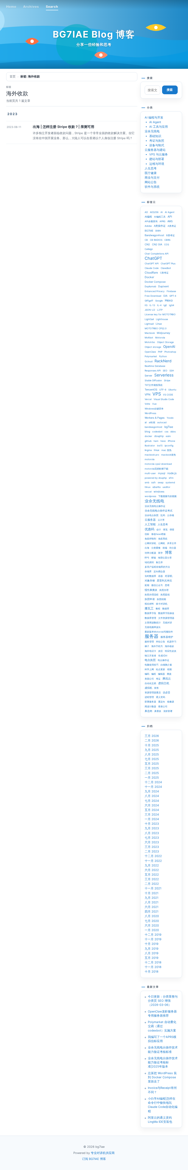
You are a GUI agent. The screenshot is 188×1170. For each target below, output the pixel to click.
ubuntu (156, 487)
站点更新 (160, 669)
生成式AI (162, 655)
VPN (147, 394)
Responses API (153, 370)
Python (163, 356)
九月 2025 (152, 750)
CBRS (167, 239)
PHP (160, 351)
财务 (156, 687)
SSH (171, 370)
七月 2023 (152, 837)
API (170, 216)
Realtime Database (155, 366)
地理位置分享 (165, 557)
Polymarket (151, 356)
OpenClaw (150, 351)
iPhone (171, 441)
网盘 (169, 673)
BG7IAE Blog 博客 (94, 34)
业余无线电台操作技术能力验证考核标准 (163, 1049)
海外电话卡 (150, 651)
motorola (150, 459)
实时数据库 (150, 576)
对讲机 (168, 576)
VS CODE (168, 394)
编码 (147, 673)
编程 (153, 673)
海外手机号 (157, 646)
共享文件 (171, 543)
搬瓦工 (149, 608)
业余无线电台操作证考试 (158, 510)
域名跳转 (149, 562)
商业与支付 (152, 177)
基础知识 (155, 136)
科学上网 (149, 669)
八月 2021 (151, 902)
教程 (158, 608)
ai (146, 422)
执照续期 (161, 599)
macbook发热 (168, 454)
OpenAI (169, 346)
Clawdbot (166, 268)
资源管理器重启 (153, 692)
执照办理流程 (151, 594)
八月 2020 (152, 916)
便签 (172, 529)
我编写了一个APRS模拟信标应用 (162, 1039)
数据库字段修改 (166, 613)
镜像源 (170, 701)
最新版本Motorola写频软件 (159, 631)
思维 (167, 585)
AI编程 (148, 216)
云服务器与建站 (155, 150)
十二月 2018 (153, 962)
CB (146, 239)
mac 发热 (166, 450)
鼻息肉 (148, 711)
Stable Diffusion (153, 380)
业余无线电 (152, 131)
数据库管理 (150, 618)
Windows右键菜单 (154, 408)
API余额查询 (151, 221)
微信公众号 (157, 585)
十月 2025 (152, 745)
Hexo (169, 300)
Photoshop (170, 351)
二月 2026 (152, 740)
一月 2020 (152, 930)
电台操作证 (163, 660)
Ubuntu (172, 389)
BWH (158, 230)
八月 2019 (151, 953)
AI (161, 212)
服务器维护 (166, 637)
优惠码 (149, 529)
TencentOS (151, 389)
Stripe (167, 380)
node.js (172, 473)
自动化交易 (150, 683)
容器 (160, 576)
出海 (147, 547)
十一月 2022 (153, 861)
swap (160, 482)
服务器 (151, 636)
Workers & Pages (155, 417)
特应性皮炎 (170, 651)
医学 (160, 552)
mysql (161, 473)
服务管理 (149, 641)
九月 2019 (151, 948)
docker (148, 436)
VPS (156, 394)
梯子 (147, 646)
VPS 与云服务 (158, 154)
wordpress (150, 496)
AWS (170, 221)
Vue (154, 403)
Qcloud (148, 361)
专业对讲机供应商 (103, 1153)
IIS (146, 305)
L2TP (160, 309)
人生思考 (151, 168)
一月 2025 (152, 777)
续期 (169, 669)
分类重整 (155, 547)
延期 (147, 585)
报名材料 (149, 603)
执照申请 (150, 599)
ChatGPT (153, 258)
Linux (159, 323)
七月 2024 (152, 800)
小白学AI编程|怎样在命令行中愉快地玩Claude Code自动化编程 (162, 1105)
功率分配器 (150, 552)
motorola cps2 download (158, 463)
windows (159, 491)
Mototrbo (150, 342)
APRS (162, 221)
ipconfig (169, 445)
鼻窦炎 (157, 711)
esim (168, 436)
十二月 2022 (153, 856)
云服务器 (150, 519)
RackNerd (163, 361)
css (166, 431)
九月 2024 (152, 791)
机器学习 (171, 641)
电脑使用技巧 (151, 664)
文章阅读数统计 (153, 622)
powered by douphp (156, 477)
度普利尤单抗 (164, 580)
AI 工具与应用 (158, 126)
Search (52, 6)
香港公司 (162, 706)
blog (147, 431)
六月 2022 (152, 870)
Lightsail (149, 323)
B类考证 (170, 235)
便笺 (165, 529)
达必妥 (166, 692)
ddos (173, 431)
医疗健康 (151, 173)
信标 (147, 534)
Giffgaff (149, 300)
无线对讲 (167, 622)
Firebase (171, 291)
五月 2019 (151, 958)
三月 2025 (152, 768)
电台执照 (150, 660)
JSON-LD (150, 309)
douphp (159, 436)
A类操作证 (160, 225)
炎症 (160, 651)
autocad (161, 422)
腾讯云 (167, 678)
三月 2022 (152, 879)
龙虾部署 (167, 711)
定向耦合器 (159, 571)
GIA (165, 295)
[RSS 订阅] (170, 6)
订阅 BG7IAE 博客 (94, 1159)
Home (11, 6)
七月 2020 (152, 921)
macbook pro (152, 454)
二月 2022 (152, 883)
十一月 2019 (153, 939)
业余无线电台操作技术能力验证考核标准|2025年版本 (163, 1062)
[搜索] (180, 6)
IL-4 (159, 305)
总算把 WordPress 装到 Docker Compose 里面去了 (162, 1077)
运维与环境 (156, 164)
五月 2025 (152, 763)
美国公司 (149, 678)
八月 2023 (152, 833)
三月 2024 (152, 814)
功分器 (172, 547)
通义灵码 (160, 697)
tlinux (147, 487)
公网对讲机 (150, 543)
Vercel (148, 399)
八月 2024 (152, 796)
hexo (163, 441)
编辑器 (161, 673)
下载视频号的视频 (167, 496)
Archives (31, 6)
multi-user (150, 473)
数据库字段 (150, 613)
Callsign (149, 249)
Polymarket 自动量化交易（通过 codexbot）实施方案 (162, 1026)
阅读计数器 (150, 706)
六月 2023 (152, 842)
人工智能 (150, 524)
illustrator (150, 445)
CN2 (147, 244)
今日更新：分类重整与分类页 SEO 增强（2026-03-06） (163, 1001)
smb (147, 482)
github (148, 441)
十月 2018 (151, 971)
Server (148, 375)
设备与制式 (156, 145)
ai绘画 (152, 422)
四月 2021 (151, 911)
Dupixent (163, 286)
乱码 (162, 515)
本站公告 (160, 641)
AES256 (154, 212)
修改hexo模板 (158, 534)
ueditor (166, 487)
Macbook (150, 333)
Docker (149, 277)
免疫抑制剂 (150, 538)
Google (159, 300)
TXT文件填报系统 (154, 385)
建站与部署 (156, 159)
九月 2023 (152, 828)
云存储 (170, 515)
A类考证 (172, 225)
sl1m (171, 477)
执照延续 (165, 594)
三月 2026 (152, 736)
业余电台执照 (151, 515)
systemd (170, 482)
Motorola (160, 337)
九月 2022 (152, 865)
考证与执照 (156, 140)
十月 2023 (152, 823)
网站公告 (151, 182)
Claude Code (152, 268)
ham (156, 441)
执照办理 (164, 590)
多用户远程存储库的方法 (157, 566)
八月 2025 (152, 754)
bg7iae (168, 427)
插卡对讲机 (161, 603)
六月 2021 (151, 907)
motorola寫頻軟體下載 (156, 468)
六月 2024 (152, 805)
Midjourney (163, 333)
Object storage (153, 347)
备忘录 (159, 562)
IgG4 (171, 305)
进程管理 (149, 697)
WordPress (150, 413)
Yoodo (170, 417)
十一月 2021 (153, 888)
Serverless (164, 375)
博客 (168, 552)
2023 (12, 114)
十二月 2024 (153, 782)
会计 (158, 529)
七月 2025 (152, 759)
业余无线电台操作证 (155, 506)
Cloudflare (151, 272)
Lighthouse (162, 319)
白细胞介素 (166, 664)
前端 (165, 547)
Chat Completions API (157, 253)
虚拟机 (148, 687)
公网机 (161, 543)
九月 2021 (151, 897)
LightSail (149, 319)
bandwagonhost (153, 427)
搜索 (170, 89)
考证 (158, 678)
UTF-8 (162, 389)
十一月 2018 (153, 967)
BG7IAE (149, 230)
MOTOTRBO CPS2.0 (155, 328)
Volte (147, 403)
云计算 (161, 519)
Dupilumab (150, 286)
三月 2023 (152, 847)
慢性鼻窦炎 (151, 590)
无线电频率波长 (153, 627)
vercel (148, 491)
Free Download (153, 295)
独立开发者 (150, 655)
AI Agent (155, 122)
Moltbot (149, 337)
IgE (165, 305)
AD (146, 212)
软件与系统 (152, 186)
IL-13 (152, 305)
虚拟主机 (163, 683)
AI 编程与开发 (154, 117)
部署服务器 (150, 701)
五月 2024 (152, 810)
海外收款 (169, 646)
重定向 (161, 701)
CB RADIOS (156, 239)
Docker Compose (155, 281)
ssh (153, 482)
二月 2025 (152, 773)
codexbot (157, 431)
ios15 (160, 445)
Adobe (148, 225)
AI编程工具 (160, 216)
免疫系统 (162, 538)
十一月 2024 (153, 786)
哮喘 (153, 557)
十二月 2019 (153, 934)
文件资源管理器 (166, 618)
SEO (165, 370)
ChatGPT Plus (168, 263)
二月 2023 (152, 851)
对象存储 (150, 580)
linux (156, 450)
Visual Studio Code (164, 399)
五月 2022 (152, 874)
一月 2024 (152, 819)
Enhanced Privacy (155, 291)
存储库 (148, 571)
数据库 (165, 608)
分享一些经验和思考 (93, 44)
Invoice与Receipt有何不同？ (162, 1090)
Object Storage (165, 342)
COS (166, 244)
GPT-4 (172, 295)
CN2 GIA (157, 244)
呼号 (147, 557)
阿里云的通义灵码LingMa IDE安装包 (160, 1119)
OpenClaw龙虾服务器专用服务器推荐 (162, 1013)
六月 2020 (152, 925)
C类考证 (164, 272)
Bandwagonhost (154, 235)
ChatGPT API (152, 263)
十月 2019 (151, 944)
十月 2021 (151, 893)
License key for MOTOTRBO (160, 314)
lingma (148, 450)
